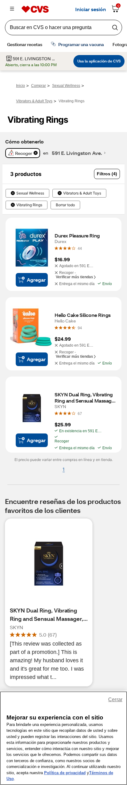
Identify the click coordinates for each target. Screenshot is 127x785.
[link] (80, 248)
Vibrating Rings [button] (29, 205)
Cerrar (115, 699)
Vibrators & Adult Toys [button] (82, 193)
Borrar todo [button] (65, 205)
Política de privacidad (65, 772)
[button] (107, 174)
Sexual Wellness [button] (30, 193)
